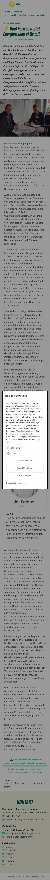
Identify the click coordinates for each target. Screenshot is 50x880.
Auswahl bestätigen (25, 468)
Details (13, 453)
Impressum (23, 483)
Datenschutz (11, 483)
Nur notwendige (25, 460)
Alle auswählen (25, 475)
